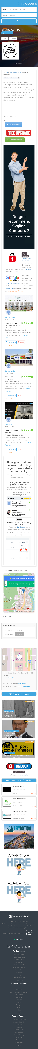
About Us (19, 972)
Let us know (9, 288)
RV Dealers (8, 616)
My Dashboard (19, 954)
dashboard (21, 527)
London (19, 987)
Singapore (19, 1005)
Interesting (12, 342)
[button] (5, 28)
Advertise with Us (19, 960)
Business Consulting (19, 1022)
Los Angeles (19, 994)
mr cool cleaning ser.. (19, 799)
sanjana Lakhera (10, 317)
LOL (22, 342)
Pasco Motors (10, 377)
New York (19, 989)
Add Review (8, 33)
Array (15, 793)
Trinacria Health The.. (20, 811)
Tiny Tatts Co (8, 713)
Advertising (19, 1037)
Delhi (19, 1002)
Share (14, 39)
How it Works (19, 962)
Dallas (19, 1012)
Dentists (19, 1024)
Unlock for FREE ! (15, 124)
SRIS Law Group (9, 733)
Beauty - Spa (8, 711)
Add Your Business (19, 957)
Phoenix (19, 1007)
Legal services (19, 1042)
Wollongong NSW (19, 818)
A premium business (16, 140)
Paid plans (28, 269)
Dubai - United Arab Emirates (19, 992)
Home (6, 72)
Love (10, 345)
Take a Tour (19, 970)
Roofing (19, 1045)
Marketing (19, 1027)
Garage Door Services (19, 1019)
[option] (10, 51)
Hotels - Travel (9, 753)
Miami (19, 1010)
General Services (19, 1030)
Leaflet (18, 611)
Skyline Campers (19, 772)
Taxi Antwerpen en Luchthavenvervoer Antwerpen (19, 755)
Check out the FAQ (19, 965)
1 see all (19, 63)
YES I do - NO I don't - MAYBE (19, 237)
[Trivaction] (19, 836)
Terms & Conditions (19, 977)
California (19, 1000)
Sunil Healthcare (11, 323)
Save (5, 39)
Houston (19, 997)
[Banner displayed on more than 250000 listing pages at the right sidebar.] (19, 864)
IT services (19, 1040)
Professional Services (11, 731)
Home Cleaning (19, 1035)
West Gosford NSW (15, 72)
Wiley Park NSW (18, 806)
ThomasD (8, 424)
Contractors (19, 1032)
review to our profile (13, 283)
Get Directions (10, 678)
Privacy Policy (19, 980)
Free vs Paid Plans (19, 967)
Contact (19, 975)
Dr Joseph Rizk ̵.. (18, 786)
